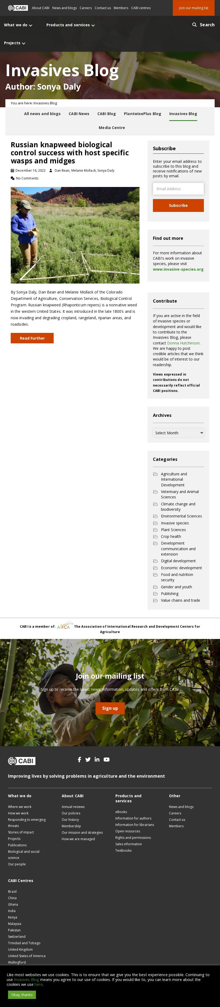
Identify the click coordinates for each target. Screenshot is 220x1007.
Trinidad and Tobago (24, 943)
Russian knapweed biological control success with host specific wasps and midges (70, 153)
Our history (70, 819)
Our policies (71, 813)
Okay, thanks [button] (22, 994)
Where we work (19, 806)
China (12, 898)
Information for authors (133, 818)
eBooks (121, 812)
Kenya (12, 917)
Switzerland (16, 936)
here (39, 984)
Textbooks (123, 850)
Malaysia (14, 923)
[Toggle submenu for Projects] (23, 43)
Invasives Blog (26, 979)
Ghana (13, 904)
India (12, 911)
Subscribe (178, 205)
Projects (14, 838)
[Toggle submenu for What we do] (30, 25)
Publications (17, 845)
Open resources (127, 831)
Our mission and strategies (82, 832)
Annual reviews (73, 806)
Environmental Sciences (181, 516)
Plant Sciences (173, 529)
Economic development (181, 567)
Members (121, 8)
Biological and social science (23, 854)
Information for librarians (134, 824)
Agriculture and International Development (174, 479)
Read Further (32, 338)
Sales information (128, 844)
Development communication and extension (178, 549)
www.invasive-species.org (178, 269)
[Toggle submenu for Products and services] (93, 25)
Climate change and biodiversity (178, 506)
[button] (79, 759)
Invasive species (175, 522)
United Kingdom (20, 949)
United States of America (27, 956)
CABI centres (141, 8)
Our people (17, 864)
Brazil (12, 891)
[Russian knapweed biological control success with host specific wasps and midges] (75, 234)
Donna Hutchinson (183, 343)
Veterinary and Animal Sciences (180, 494)
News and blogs (64, 8)
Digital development (178, 560)
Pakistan (14, 930)
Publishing (169, 593)
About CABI (40, 8)
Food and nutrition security (177, 577)
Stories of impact (21, 832)
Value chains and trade (180, 600)
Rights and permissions (133, 837)
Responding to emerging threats (27, 822)
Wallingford (17, 962)
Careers (86, 8)
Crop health (171, 536)
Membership (71, 826)
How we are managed (78, 839)
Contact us (103, 8)
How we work (18, 813)
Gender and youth (176, 586)
